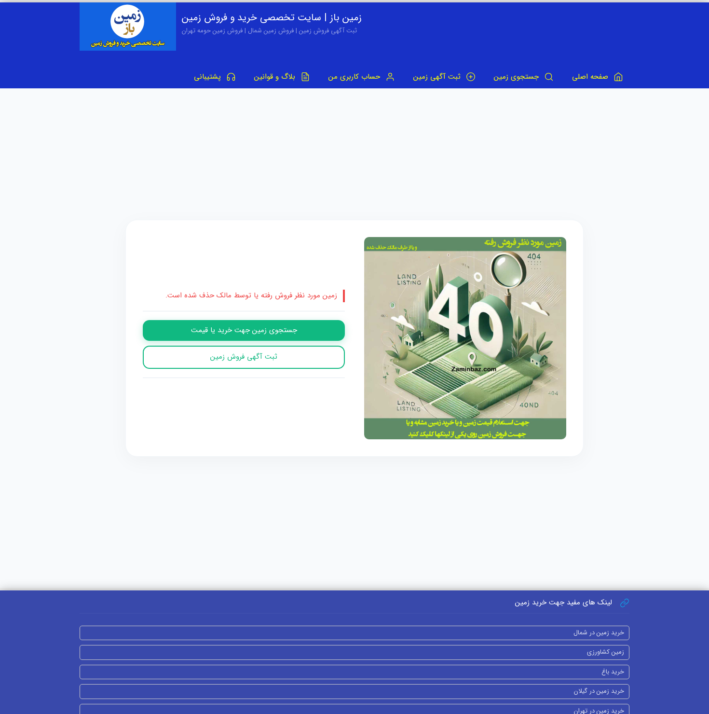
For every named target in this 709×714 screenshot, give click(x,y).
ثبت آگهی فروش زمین (243, 357)
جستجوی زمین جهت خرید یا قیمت (244, 330)
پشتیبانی (208, 77)
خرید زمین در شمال (598, 633)
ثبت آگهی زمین (438, 77)
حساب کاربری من (355, 77)
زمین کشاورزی (605, 652)
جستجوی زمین (517, 77)
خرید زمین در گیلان (599, 691)
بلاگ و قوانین (276, 77)
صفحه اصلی (591, 77)
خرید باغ (612, 672)
